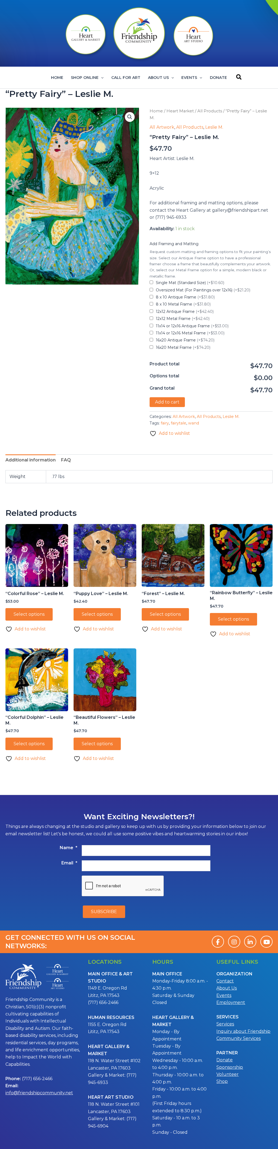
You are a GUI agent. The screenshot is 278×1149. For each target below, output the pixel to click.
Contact (225, 981)
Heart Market (180, 111)
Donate (218, 77)
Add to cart (167, 402)
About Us (158, 77)
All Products (209, 111)
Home (57, 77)
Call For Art (125, 77)
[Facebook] (218, 942)
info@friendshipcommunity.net (39, 1092)
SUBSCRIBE (104, 911)
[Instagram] (234, 942)
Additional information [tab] (30, 460)
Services (225, 1024)
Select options (29, 614)
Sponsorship (229, 1067)
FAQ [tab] (66, 460)
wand (193, 423)
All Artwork (162, 127)
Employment (230, 1002)
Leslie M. (214, 127)
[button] (101, 77)
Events (189, 77)
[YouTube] (266, 942)
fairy (165, 423)
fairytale (178, 423)
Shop (222, 1081)
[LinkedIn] (250, 942)
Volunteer (227, 1074)
